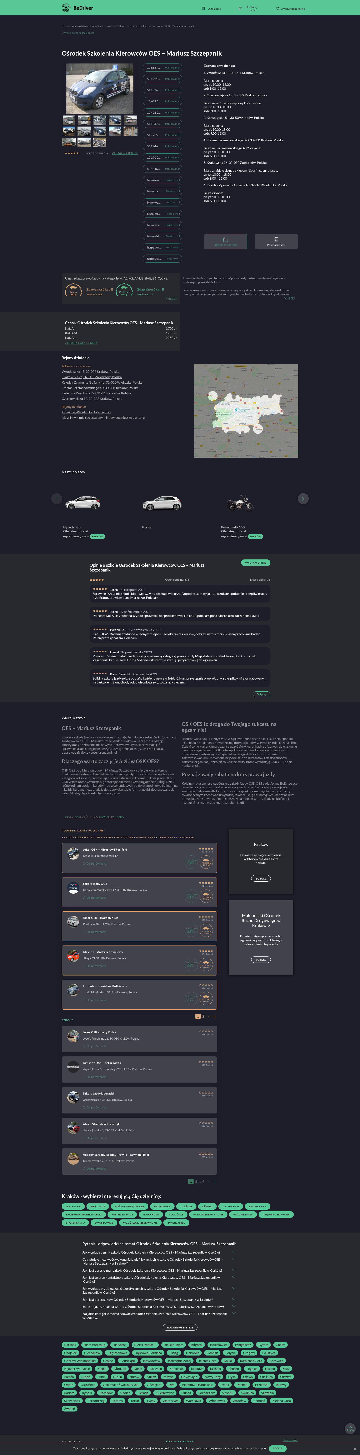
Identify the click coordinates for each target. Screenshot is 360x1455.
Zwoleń (69, 1408)
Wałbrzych (171, 1401)
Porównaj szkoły (276, 244)
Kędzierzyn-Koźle (77, 1369)
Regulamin (290, 1440)
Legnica (252, 1369)
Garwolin (192, 1353)
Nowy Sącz (189, 1377)
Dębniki (207, 1206)
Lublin (117, 1377)
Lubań (85, 1377)
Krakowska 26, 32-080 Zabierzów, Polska (92, 377)
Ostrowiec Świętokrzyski (121, 1385)
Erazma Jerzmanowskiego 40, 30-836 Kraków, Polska (100, 388)
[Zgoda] (355, 1449)
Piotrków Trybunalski (197, 1385)
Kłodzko (120, 1369)
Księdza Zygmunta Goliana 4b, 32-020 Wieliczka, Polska (102, 382)
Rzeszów (106, 1393)
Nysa (232, 1377)
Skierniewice (165, 1393)
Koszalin (156, 1369)
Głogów (249, 1353)
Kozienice (176, 1369)
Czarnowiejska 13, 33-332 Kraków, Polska (92, 398)
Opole (68, 1385)
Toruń (134, 1401)
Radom (69, 1393)
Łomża (69, 1377)
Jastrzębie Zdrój (179, 1361)
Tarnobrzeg (96, 1401)
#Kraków (68, 412)
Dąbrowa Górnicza (148, 1353)
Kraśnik (215, 1369)
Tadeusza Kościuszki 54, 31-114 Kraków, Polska (96, 393)
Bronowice (162, 1206)
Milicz (151, 1377)
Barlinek (70, 1345)
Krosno (234, 1369)
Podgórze (121, 25)
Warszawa (193, 1401)
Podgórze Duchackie (208, 1214)
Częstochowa (117, 1353)
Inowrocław (151, 1361)
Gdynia (230, 1353)
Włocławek (217, 1401)
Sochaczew (207, 1393)
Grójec (108, 1361)
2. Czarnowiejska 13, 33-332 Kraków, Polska (235, 95)
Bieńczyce (98, 1206)
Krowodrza (257, 1206)
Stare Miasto (75, 1222)
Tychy (150, 1401)
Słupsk (186, 1393)
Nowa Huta (151, 1214)
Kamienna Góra (251, 1361)
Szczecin (267, 1393)
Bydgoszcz (243, 1345)
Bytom (263, 1345)
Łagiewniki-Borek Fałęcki (84, 1214)
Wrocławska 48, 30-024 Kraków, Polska (90, 371)
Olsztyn (285, 1377)
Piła (171, 1385)
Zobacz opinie (125, 153)
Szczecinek (72, 1401)
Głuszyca (269, 1353)
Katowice (276, 1361)
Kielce (101, 1369)
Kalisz (228, 1361)
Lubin (102, 1377)
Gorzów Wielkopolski (80, 1361)
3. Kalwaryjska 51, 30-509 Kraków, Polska (234, 117)
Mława (168, 1377)
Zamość (259, 1401)
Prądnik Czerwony (276, 1214)
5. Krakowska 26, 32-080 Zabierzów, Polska (235, 162)
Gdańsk (212, 1353)
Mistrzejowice (122, 1214)
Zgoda (277, 1448)
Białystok (120, 1345)
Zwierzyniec (176, 1222)
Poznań (242, 1385)
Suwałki (227, 1393)
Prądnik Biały (243, 1214)
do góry (350, 1430)
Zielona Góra (281, 1401)
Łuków (134, 1377)
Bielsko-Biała (173, 1345)
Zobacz (261, 878)
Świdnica (247, 1393)
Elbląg (174, 1353)
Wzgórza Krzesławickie (140, 1222)
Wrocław (239, 1401)
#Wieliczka (84, 412)
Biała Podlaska (94, 1345)
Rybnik (87, 1393)
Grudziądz (127, 1361)
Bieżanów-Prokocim (129, 1206)
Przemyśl (261, 1385)
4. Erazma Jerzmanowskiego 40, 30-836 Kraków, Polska (244, 140)
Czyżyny (186, 1206)
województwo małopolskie (87, 25)
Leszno (270, 1369)
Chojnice (70, 1353)
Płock (225, 1385)
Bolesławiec (219, 1345)
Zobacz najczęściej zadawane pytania (93, 817)
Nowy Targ (213, 1377)
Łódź (286, 1369)
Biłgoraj (196, 1345)
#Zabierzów (102, 412)
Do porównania (96, 863)
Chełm (280, 1345)
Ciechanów (92, 1353)
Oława (248, 1377)
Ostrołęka (88, 1385)
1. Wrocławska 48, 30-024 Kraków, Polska (234, 73)
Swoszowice (104, 1222)
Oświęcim (154, 1385)
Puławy (281, 1385)
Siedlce (125, 1393)
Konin (138, 1369)
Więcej (261, 694)
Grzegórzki (230, 1206)
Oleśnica (266, 1377)
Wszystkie (73, 1206)
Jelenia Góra (207, 1361)
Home (65, 25)
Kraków (109, 25)
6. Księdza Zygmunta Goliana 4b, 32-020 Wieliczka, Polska (246, 185)
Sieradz (143, 1393)
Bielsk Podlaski (145, 1345)
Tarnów (117, 1401)
